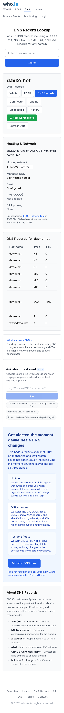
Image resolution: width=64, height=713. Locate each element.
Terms (30, 696)
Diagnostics (17, 109)
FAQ (19, 696)
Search (32, 63)
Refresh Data (17, 125)
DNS (27, 9)
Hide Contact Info (23, 117)
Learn (26, 691)
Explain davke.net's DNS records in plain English (31, 417)
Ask (32, 396)
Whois (13, 93)
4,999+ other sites (33, 216)
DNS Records (46, 93)
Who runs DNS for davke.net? (22, 411)
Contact (42, 696)
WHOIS (7, 9)
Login (44, 16)
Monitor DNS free (24, 563)
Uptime (38, 9)
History (35, 109)
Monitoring (30, 16)
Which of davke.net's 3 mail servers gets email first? (32, 404)
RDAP (18, 9)
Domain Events (11, 16)
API (55, 691)
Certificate (16, 101)
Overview (12, 691)
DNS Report (41, 691)
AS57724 (26, 167)
